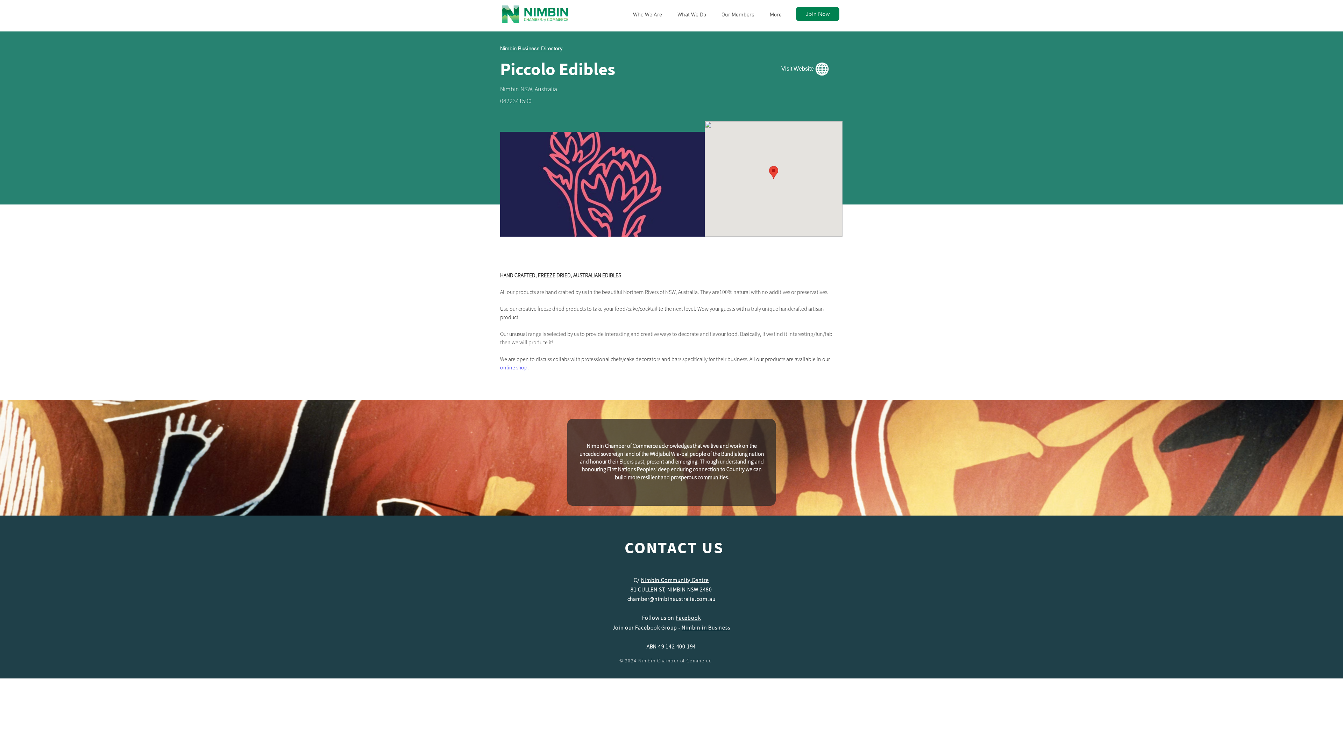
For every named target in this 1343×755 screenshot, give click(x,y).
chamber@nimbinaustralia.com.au (671, 598)
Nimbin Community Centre (675, 579)
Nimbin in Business (706, 627)
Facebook (688, 617)
